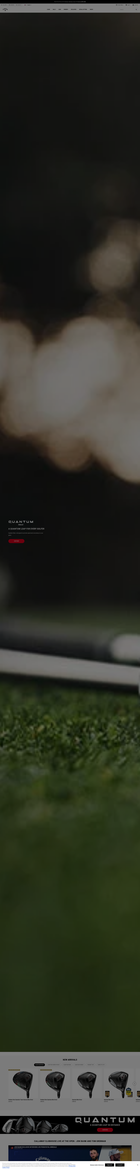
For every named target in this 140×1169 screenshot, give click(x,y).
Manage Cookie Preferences (97, 1164)
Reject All (109, 1164)
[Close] (137, 1165)
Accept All (119, 1164)
